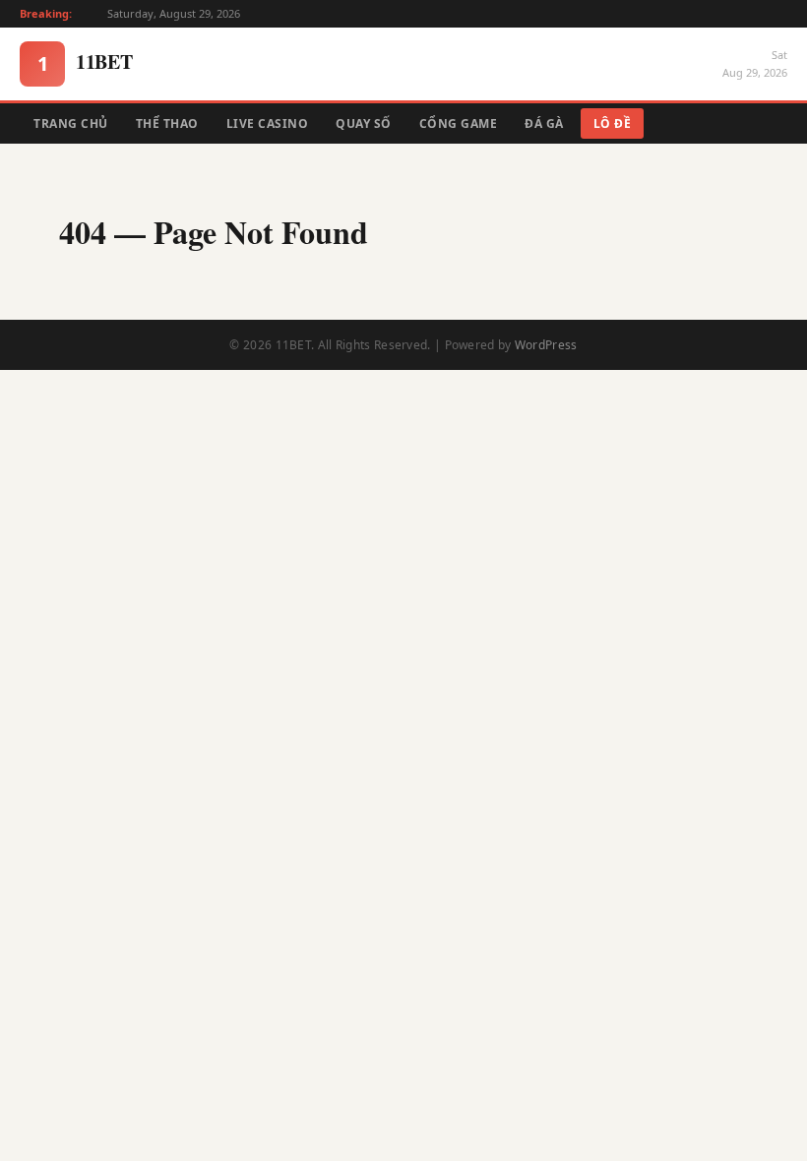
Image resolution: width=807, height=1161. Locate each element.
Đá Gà (544, 123)
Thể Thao (167, 123)
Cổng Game (458, 123)
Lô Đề (612, 123)
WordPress (546, 344)
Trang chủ (70, 123)
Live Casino (267, 123)
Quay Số (364, 123)
